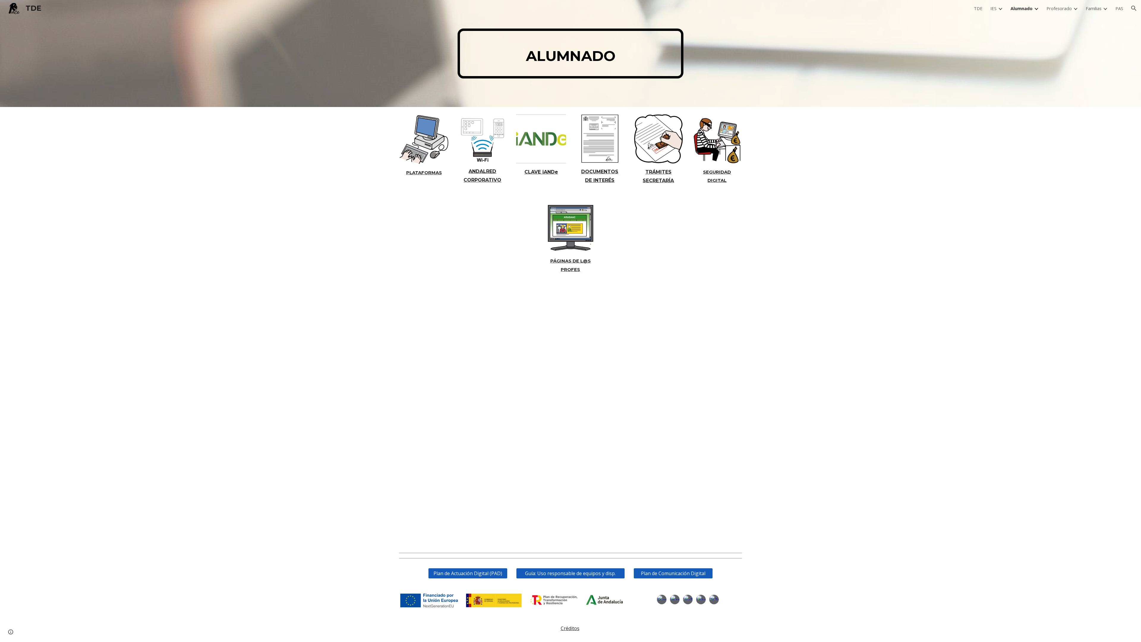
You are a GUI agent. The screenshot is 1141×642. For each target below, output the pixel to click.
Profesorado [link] (1059, 8)
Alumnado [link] (1022, 8)
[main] (570, 53)
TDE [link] (978, 8)
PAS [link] (1119, 8)
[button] (1134, 8)
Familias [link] (1093, 8)
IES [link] (993, 8)
